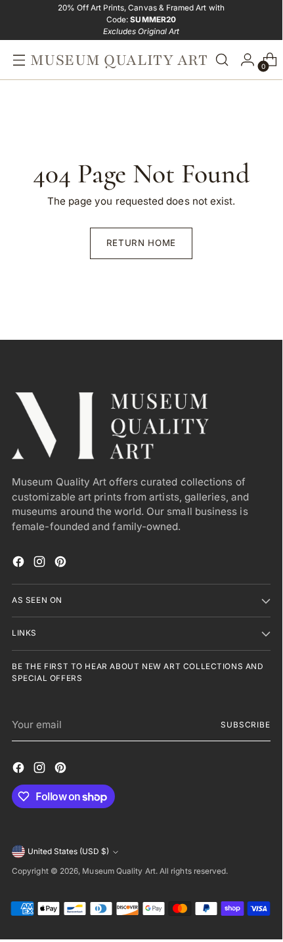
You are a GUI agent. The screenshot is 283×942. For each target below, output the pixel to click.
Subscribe (246, 724)
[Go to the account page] (244, 60)
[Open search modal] (221, 60)
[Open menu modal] (15, 60)
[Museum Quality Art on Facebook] (20, 564)
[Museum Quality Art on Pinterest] (62, 564)
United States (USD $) (68, 851)
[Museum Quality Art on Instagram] (41, 564)
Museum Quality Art (118, 871)
